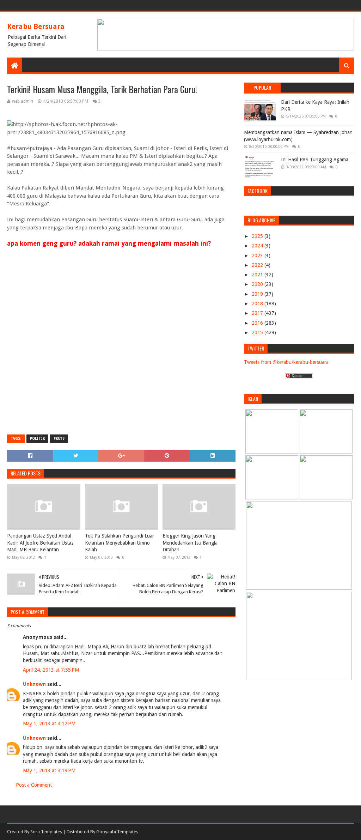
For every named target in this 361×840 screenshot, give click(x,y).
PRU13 (59, 438)
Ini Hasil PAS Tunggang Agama (314, 159)
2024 (258, 245)
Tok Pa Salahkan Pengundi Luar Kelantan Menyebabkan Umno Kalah (119, 542)
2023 (258, 255)
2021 (258, 274)
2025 (258, 236)
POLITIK (37, 438)
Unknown (34, 684)
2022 (258, 265)
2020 (258, 284)
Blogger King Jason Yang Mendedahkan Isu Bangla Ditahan (190, 542)
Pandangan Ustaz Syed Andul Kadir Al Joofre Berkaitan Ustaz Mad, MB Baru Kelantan (40, 542)
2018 (258, 303)
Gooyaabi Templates (117, 831)
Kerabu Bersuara (36, 26)
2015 (258, 332)
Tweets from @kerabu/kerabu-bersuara (286, 362)
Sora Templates (46, 831)
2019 (258, 294)
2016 (258, 323)
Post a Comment (34, 785)
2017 (258, 313)
